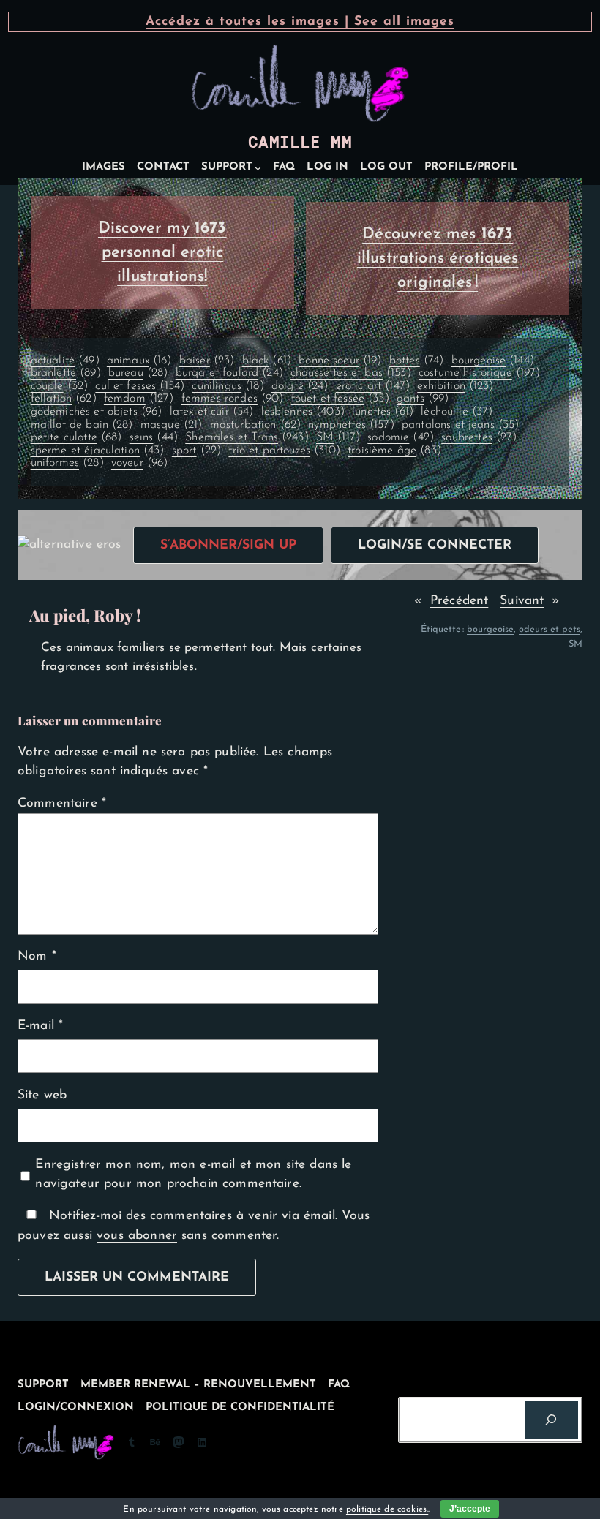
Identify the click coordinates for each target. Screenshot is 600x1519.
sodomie (400, 437)
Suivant (522, 601)
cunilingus (227, 386)
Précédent (459, 601)
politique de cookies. (387, 1509)
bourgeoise (492, 360)
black (266, 360)
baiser (207, 360)
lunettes (382, 412)
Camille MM (300, 142)
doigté (300, 386)
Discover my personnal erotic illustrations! (162, 252)
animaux (139, 360)
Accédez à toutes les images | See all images (300, 21)
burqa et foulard (229, 373)
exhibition (455, 386)
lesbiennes (303, 412)
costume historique (480, 373)
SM (338, 437)
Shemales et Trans (247, 437)
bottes (416, 360)
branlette (66, 373)
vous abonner (137, 1235)
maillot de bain (82, 425)
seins (154, 437)
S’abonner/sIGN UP (228, 545)
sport (196, 450)
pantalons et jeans (461, 425)
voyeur (139, 463)
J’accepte (469, 1509)
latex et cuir (212, 412)
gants (423, 398)
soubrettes (479, 437)
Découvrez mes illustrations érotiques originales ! (438, 258)
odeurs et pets (549, 629)
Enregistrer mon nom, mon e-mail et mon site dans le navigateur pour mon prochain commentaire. (193, 1174)
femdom (139, 398)
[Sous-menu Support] (258, 168)
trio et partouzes (284, 450)
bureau (138, 373)
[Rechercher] (551, 1420)
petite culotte (76, 437)
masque (171, 425)
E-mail (40, 1025)
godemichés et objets (96, 412)
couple (60, 386)
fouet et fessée (340, 398)
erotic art (373, 386)
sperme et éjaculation (98, 450)
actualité (65, 360)
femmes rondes (232, 398)
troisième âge (394, 450)
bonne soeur (340, 360)
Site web (42, 1095)
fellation (64, 398)
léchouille (456, 412)
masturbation (255, 425)
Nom (37, 956)
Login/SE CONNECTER (434, 545)
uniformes (67, 463)
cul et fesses (139, 386)
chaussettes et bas (350, 373)
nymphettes (351, 425)
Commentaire (62, 803)
